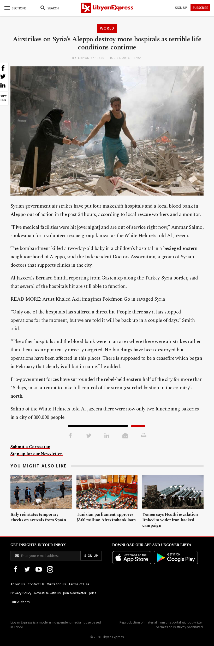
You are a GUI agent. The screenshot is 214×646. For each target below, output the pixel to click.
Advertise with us (47, 593)
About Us (17, 584)
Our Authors (20, 602)
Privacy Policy (20, 593)
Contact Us (36, 584)
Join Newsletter (75, 593)
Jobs (92, 593)
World (107, 28)
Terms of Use (79, 584)
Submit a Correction (30, 447)
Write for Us (56, 584)
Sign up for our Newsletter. (36, 454)
